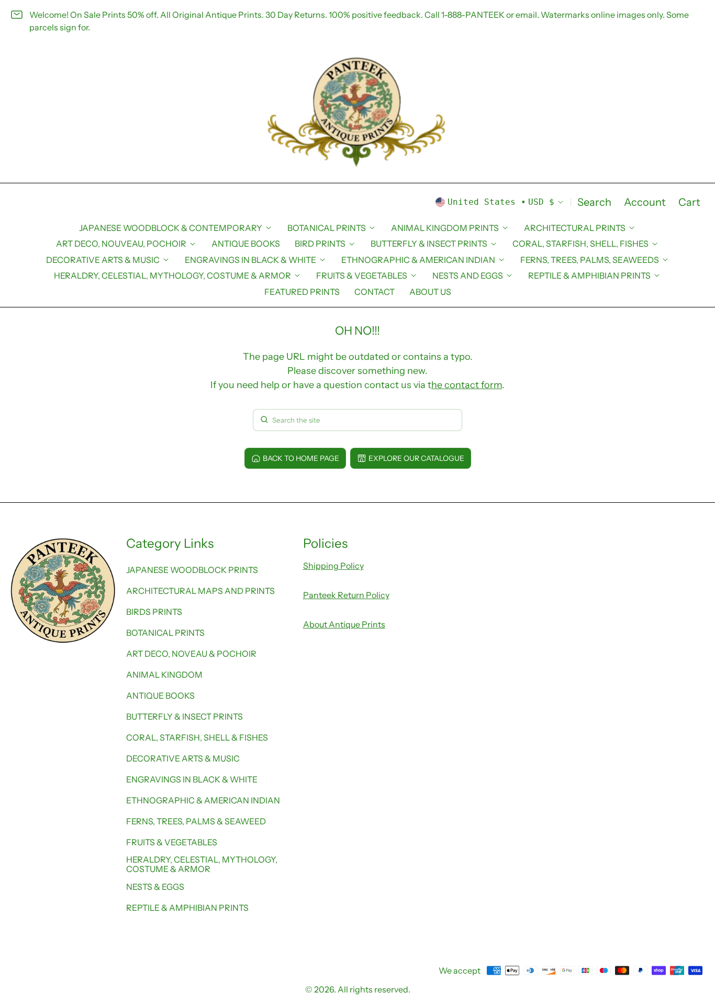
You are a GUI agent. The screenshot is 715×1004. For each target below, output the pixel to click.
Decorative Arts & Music (183, 758)
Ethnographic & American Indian (203, 800)
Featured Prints (302, 291)
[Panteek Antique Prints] (357, 112)
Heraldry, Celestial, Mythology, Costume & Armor (201, 864)
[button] (594, 202)
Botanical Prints (165, 632)
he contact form (466, 385)
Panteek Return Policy (346, 595)
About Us (430, 291)
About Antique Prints (344, 624)
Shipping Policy (333, 565)
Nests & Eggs (155, 886)
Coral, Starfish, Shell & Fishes (197, 737)
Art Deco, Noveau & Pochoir (191, 653)
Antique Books (245, 243)
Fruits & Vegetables (171, 842)
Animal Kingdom (164, 674)
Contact (374, 291)
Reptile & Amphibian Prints (187, 907)
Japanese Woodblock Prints (192, 570)
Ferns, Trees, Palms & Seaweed (196, 821)
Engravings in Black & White (192, 779)
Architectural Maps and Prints (200, 591)
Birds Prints (154, 611)
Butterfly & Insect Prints (184, 716)
